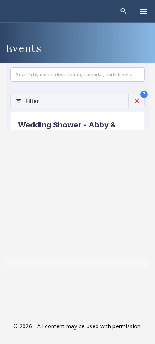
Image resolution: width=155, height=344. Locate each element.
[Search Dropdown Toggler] (123, 11)
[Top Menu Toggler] (143, 11)
